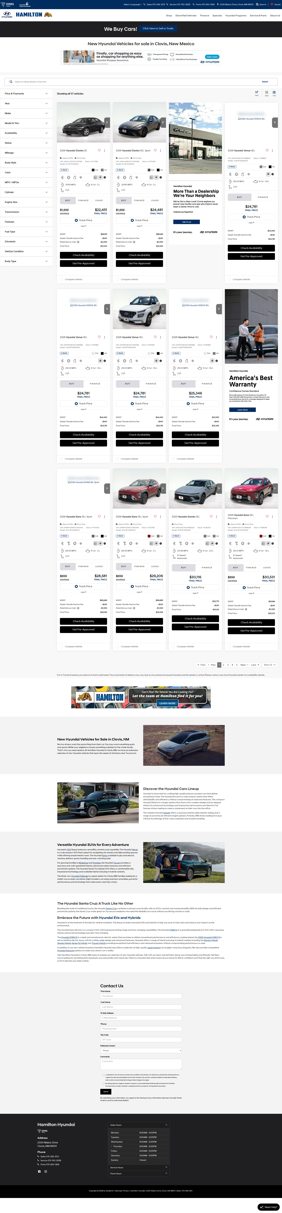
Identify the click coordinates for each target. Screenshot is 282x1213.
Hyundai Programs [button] (235, 15)
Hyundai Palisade (79, 876)
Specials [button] (217, 15)
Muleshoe (83, 863)
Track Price (85, 220)
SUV (69, 849)
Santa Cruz (111, 908)
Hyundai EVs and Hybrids (120, 918)
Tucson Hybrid (98, 943)
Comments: (105, 1057)
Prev (212, 664)
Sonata (166, 813)
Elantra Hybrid (211, 940)
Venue (135, 849)
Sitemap (118, 1191)
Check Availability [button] (83, 255)
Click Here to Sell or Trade (158, 28)
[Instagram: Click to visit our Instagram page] (46, 1171)
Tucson (116, 863)
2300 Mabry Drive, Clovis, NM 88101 (236, 4)
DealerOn (110, 1191)
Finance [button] (204, 15)
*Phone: (103, 1024)
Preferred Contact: (107, 1046)
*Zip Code (104, 1035)
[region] (83, 239)
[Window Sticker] (100, 177)
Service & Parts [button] (258, 15)
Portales (97, 863)
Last (254, 664)
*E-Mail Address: (107, 1013)
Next (244, 664)
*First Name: (105, 991)
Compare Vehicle (73, 279)
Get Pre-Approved (83, 263)
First (202, 664)
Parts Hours (115, 1173)
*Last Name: (105, 1002)
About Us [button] (275, 15)
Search (265, 82)
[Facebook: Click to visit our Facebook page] (40, 1171)
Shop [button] (169, 15)
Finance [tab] (83, 200)
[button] (107, 122)
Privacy (126, 1191)
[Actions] (104, 150)
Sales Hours (115, 1125)
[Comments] (96, 177)
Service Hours (116, 1167)
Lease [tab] (99, 200)
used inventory (154, 947)
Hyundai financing (65, 950)
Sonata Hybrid (64, 943)
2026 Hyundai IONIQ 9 (209, 937)
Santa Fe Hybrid (79, 943)
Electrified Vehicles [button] (186, 15)
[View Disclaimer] (80, 177)
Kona (104, 855)
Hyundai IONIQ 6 (69, 937)
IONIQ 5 (173, 930)
